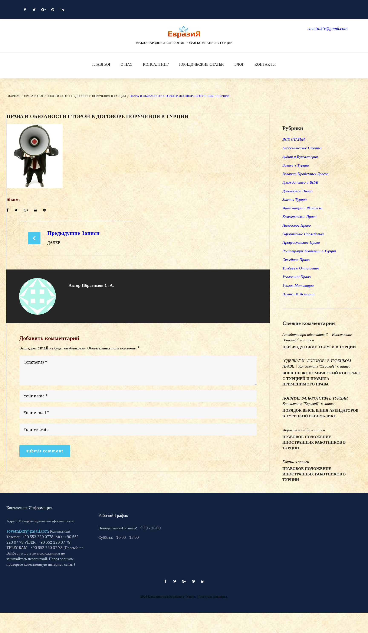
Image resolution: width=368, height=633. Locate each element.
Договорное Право (297, 191)
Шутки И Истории (298, 294)
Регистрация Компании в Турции (309, 251)
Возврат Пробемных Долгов (305, 173)
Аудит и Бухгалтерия (300, 156)
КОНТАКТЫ (265, 64)
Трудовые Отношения (300, 268)
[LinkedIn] (62, 9)
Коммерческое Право (299, 216)
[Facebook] (24, 9)
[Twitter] (34, 9)
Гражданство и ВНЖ (300, 182)
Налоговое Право (296, 225)
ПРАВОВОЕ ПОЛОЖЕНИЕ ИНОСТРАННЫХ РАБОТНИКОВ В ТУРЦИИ (314, 442)
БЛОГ (239, 64)
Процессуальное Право (301, 242)
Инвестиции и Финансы (302, 208)
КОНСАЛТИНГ (156, 64)
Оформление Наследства (303, 234)
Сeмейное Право (296, 259)
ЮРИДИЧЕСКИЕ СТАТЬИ (201, 64)
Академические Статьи (302, 148)
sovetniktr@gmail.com (27, 531)
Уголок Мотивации (298, 285)
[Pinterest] (53, 9)
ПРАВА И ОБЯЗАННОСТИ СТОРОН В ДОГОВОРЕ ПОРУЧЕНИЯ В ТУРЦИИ (75, 96)
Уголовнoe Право (296, 276)
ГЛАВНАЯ (101, 64)
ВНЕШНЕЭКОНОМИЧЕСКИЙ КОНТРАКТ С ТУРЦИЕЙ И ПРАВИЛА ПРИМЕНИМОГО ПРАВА (321, 378)
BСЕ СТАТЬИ (293, 139)
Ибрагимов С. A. (98, 285)
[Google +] (43, 9)
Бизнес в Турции (295, 165)
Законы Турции (294, 199)
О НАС (126, 64)
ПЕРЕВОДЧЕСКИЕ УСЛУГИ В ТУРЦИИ (319, 347)
